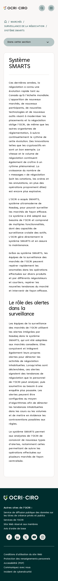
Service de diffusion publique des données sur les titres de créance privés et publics (28, 514)
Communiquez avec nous (17, 567)
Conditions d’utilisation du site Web (23, 554)
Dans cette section (19, 42)
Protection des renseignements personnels (27, 559)
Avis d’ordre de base (15, 529)
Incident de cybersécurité (18, 572)
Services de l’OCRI (14, 520)
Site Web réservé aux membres (21, 524)
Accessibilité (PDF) (14, 563)
